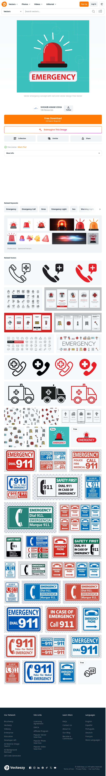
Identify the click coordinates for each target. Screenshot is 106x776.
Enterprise (8, 732)
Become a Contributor (67, 737)
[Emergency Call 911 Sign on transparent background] (20, 460)
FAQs (64, 721)
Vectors (12, 4)
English (87, 721)
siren (43, 209)
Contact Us (66, 725)
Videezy (7, 729)
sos (73, 209)
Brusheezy (8, 721)
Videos (37, 4)
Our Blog (65, 732)
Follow (68, 110)
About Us (65, 729)
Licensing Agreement (38, 722)
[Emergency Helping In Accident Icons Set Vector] (79, 343)
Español (87, 725)
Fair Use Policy (94, 770)
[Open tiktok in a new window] (47, 770)
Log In (93, 4)
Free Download (53, 119)
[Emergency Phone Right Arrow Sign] (80, 517)
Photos (25, 4)
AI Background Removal (10, 751)
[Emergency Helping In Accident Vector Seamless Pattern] (12, 416)
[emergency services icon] (90, 672)
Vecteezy (8, 725)
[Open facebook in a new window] (30, 770)
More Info (10, 153)
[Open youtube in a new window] (55, 770)
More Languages (91, 740)
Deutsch (87, 732)
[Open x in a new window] (51, 770)
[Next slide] (96, 209)
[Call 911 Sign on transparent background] (17, 487)
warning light (87, 209)
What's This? (22, 147)
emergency (11, 209)
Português (88, 729)
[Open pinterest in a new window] (43, 770)
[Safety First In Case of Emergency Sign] (57, 487)
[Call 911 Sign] (93, 487)
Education (8, 736)
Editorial (50, 4)
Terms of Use (69, 770)
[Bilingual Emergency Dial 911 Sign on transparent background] (37, 547)
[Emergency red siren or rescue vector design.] (86, 437)
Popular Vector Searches (39, 736)
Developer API (10, 740)
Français (87, 736)
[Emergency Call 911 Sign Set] (53, 646)
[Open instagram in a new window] (34, 770)
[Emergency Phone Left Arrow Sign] (67, 672)
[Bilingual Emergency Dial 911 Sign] (30, 517)
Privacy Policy (81, 770)
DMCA (35, 727)
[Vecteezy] (4, 4)
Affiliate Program (40, 731)
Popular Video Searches (39, 747)
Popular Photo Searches (39, 742)
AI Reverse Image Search (11, 745)
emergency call (29, 209)
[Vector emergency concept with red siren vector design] (59, 437)
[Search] (93, 11)
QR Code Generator (8, 756)
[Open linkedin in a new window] (38, 770)
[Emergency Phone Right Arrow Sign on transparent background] (60, 547)
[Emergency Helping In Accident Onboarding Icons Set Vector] (73, 299)
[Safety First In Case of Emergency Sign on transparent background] (13, 547)
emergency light (59, 209)
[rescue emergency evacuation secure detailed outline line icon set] (23, 299)
